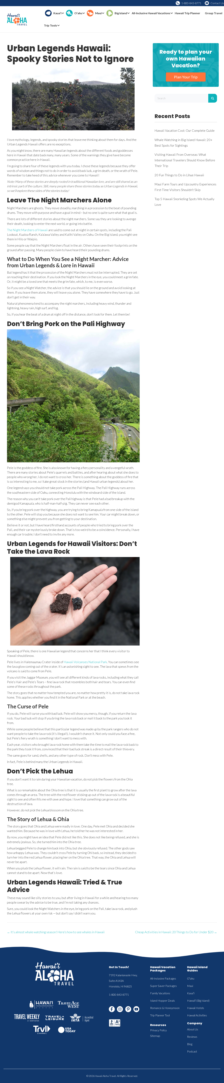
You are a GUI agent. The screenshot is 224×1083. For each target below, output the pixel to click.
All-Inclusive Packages (163, 978)
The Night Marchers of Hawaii (27, 230)
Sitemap (155, 1035)
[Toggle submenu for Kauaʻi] (63, 13)
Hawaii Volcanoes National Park (85, 662)
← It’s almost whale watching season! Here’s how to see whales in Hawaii (56, 932)
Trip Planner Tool (160, 1015)
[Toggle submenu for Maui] (103, 13)
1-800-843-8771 (191, 3)
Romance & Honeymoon (165, 1008)
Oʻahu (190, 978)
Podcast (192, 1051)
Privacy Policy (158, 1030)
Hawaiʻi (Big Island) (198, 1000)
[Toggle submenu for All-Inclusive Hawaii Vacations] (172, 13)
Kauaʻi (190, 993)
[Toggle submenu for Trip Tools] (58, 26)
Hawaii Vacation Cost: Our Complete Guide (185, 130)
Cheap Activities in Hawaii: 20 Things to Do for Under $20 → (176, 932)
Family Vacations (160, 993)
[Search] (212, 98)
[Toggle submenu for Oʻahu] (84, 13)
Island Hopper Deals (162, 1000)
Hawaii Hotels (195, 1008)
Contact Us (217, 3)
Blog (189, 1044)
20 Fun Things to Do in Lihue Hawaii (179, 175)
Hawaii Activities (197, 1015)
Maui (190, 985)
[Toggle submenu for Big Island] (128, 13)
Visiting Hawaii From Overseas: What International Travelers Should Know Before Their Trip (185, 160)
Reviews (192, 1036)
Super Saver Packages (163, 985)
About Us (192, 1029)
